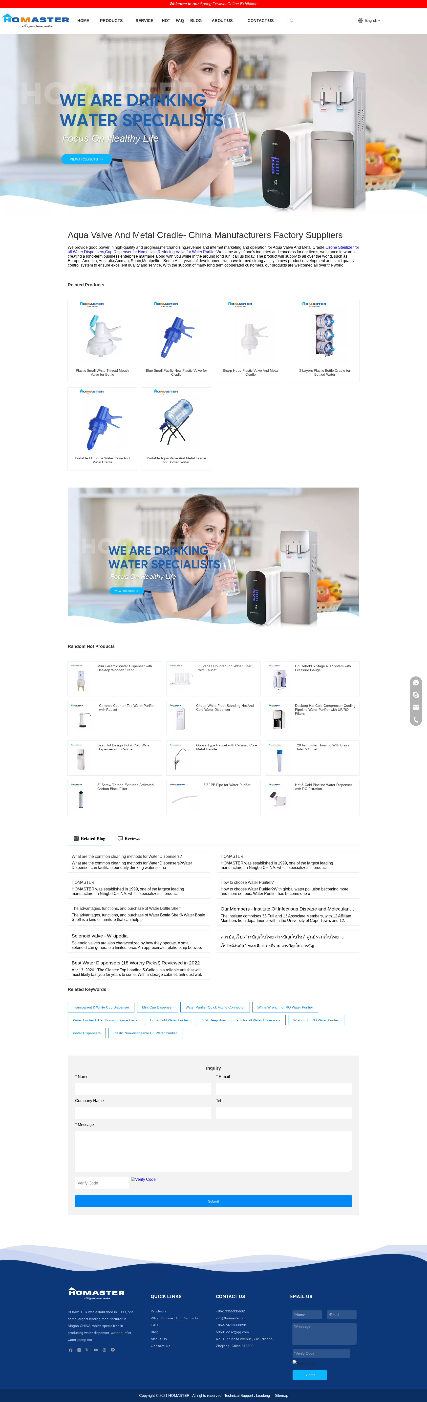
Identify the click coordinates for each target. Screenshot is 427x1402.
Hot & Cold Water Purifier (169, 1020)
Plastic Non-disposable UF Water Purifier (145, 1033)
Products (159, 1311)
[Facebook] (71, 1349)
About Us (159, 1339)
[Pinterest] (113, 1349)
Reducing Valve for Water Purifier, (187, 252)
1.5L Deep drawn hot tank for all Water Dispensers (241, 1020)
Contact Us (161, 1346)
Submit (213, 1201)
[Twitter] (88, 1349)
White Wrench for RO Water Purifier (285, 1007)
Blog (155, 1332)
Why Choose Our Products (174, 1318)
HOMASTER (232, 856)
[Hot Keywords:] (291, 20)
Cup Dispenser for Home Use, (131, 252)
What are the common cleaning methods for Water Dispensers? (127, 856)
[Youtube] (96, 1349)
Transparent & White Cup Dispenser (101, 1007)
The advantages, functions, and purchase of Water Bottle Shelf (126, 908)
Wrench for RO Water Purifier (316, 1020)
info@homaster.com (231, 1318)
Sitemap (281, 1395)
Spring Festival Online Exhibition (228, 4)
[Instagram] (104, 1349)
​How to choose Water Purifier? (247, 882)
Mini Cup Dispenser (157, 1007)
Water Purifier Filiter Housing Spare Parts (105, 1020)
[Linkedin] (79, 1349)
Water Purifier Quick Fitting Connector (215, 1007)
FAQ (154, 1325)
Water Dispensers (87, 1033)
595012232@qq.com (232, 1332)
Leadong (263, 1395)
